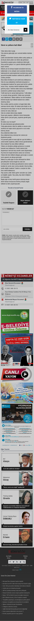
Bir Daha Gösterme (13, 30)
